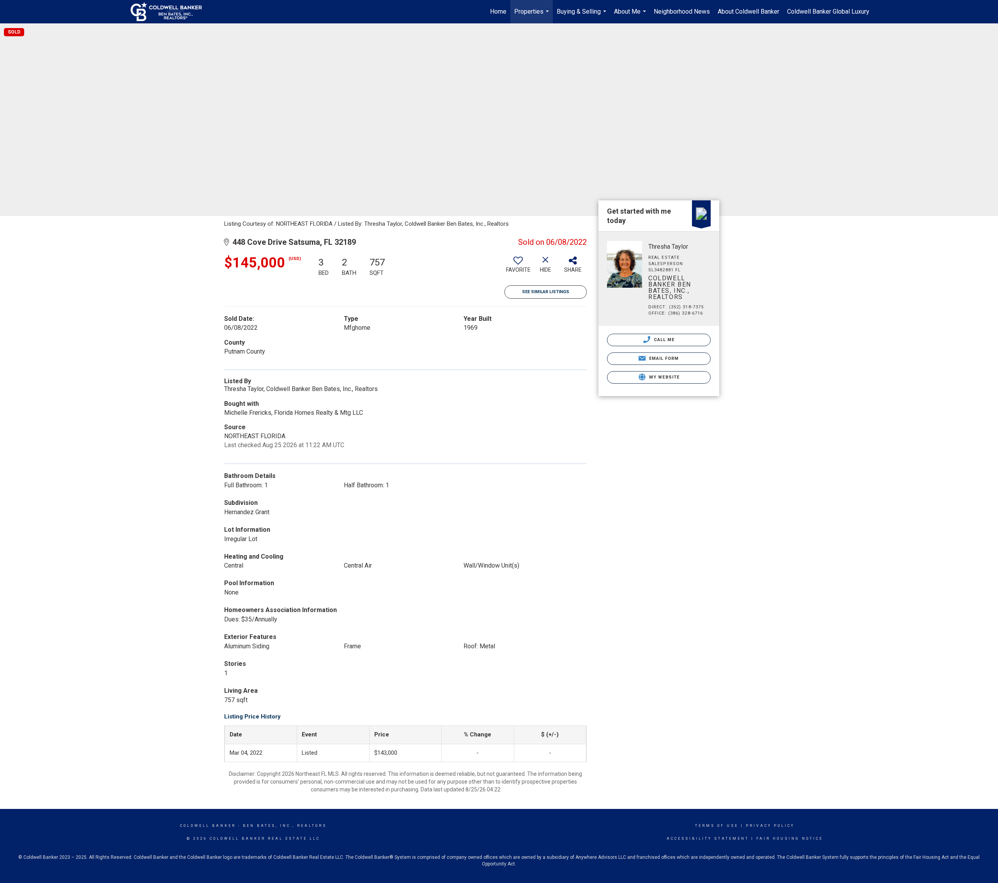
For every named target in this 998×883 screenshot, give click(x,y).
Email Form (663, 358)
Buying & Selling (582, 15)
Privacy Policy (770, 826)
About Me (631, 15)
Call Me (663, 339)
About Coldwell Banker (748, 11)
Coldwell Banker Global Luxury (828, 11)
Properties (532, 15)
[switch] (518, 267)
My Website (663, 377)
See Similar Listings (545, 291)
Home (498, 11)
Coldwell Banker (208, 826)
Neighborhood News (682, 11)
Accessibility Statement (708, 839)
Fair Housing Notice (789, 839)
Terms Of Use (716, 826)
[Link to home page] (170, 11)
